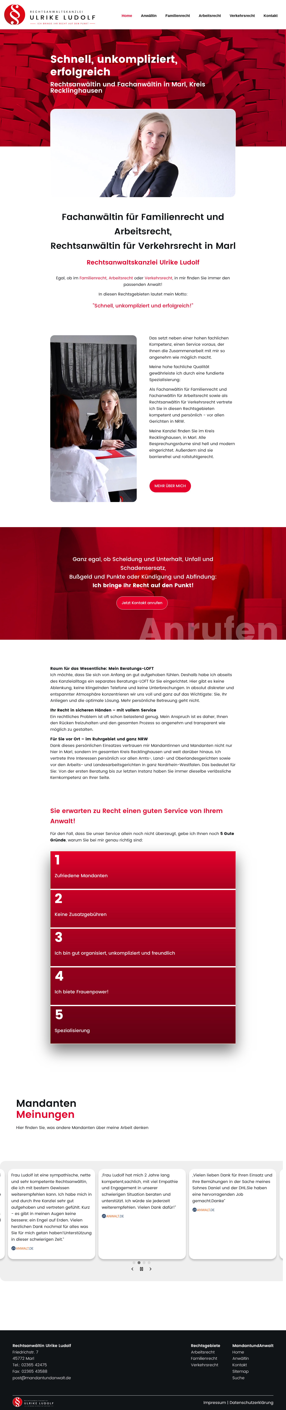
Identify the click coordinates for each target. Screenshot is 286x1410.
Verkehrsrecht (242, 16)
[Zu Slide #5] (134, 1262)
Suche (238, 1378)
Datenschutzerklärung (251, 1403)
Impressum (215, 1403)
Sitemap (240, 1371)
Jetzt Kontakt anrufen (142, 603)
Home (127, 16)
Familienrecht (177, 16)
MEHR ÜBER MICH (170, 486)
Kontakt (271, 16)
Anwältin (149, 16)
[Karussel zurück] (132, 1269)
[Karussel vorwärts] (150, 1269)
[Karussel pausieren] (141, 1269)
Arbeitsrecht (210, 16)
